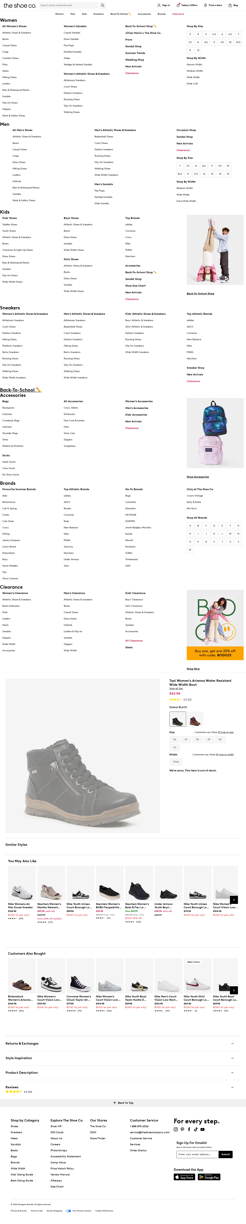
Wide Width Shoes (12, 281)
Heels (5, 71)
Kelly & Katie (194, 502)
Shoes (14, 1126)
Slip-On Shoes (10, 102)
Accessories (132, 265)
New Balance (194, 339)
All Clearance (134, 640)
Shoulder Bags (10, 433)
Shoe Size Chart (135, 285)
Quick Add (22, 928)
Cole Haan (8, 521)
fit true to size (226, 732)
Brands (15, 1162)
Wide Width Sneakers (106, 175)
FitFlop (6, 534)
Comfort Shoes (10, 58)
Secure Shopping (54, 1211)
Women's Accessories (139, 401)
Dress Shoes (19, 162)
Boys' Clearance (134, 599)
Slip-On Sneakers (73, 105)
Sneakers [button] (98, 14)
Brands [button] (162, 14)
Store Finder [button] (97, 1138)
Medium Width (195, 71)
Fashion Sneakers (73, 93)
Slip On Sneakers (134, 345)
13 (212, 174)
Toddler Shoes (9, 224)
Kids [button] (84, 14)
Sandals (6, 96)
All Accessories (73, 401)
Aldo (4, 495)
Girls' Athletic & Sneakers (139, 326)
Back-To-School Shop (200, 293)
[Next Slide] (234, 900)
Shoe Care (69, 433)
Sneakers (16, 1132)
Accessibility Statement (66, 1156)
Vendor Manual (60, 1174)
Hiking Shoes (9, 77)
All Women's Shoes (14, 26)
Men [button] (72, 14)
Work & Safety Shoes (13, 115)
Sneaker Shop (195, 367)
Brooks (67, 508)
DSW (93, 1132)
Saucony (68, 546)
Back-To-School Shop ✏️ (141, 26)
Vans (66, 565)
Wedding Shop (134, 59)
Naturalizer (8, 553)
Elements (130, 508)
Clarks (5, 514)
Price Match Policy (62, 1168)
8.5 (206, 42)
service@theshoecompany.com (150, 1132)
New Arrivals (133, 66)
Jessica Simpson (11, 540)
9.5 (222, 42)
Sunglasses (69, 446)
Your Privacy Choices (81, 1211)
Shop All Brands (197, 517)
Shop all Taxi (176, 688)
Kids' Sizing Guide (22, 1174)
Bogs (128, 495)
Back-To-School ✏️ (120, 14)
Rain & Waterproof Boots (15, 90)
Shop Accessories (198, 476)
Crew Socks (8, 468)
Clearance (132, 73)
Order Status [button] (138, 1150)
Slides (67, 58)
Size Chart (57, 1186)
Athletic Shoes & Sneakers (16, 32)
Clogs (5, 51)
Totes (5, 439)
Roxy (5, 559)
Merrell (129, 540)
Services (135, 1144)
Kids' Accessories (136, 414)
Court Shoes (70, 86)
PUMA (128, 250)
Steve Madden (10, 565)
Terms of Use (37, 1211)
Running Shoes (72, 99)
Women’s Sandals (75, 26)
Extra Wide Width (186, 201)
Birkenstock (8, 502)
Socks (6, 455)
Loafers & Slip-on (73, 631)
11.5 (196, 174)
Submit (226, 1154)
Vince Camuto (10, 578)
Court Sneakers (72, 333)
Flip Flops (69, 45)
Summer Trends (135, 53)
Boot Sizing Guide (22, 1180)
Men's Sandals (104, 184)
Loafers (6, 83)
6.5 (230, 34)
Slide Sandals (102, 203)
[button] (32, 870)
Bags (5, 401)
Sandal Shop (133, 46)
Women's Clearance (15, 593)
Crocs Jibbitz (71, 407)
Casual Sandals (72, 32)
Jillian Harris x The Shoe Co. (143, 33)
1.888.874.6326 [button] (139, 1126)
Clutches (7, 414)
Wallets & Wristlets (12, 446)
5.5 (214, 34)
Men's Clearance (74, 593)
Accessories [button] (144, 14)
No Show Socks (10, 474)
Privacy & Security (19, 1211)
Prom (128, 39)
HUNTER (130, 521)
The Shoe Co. (98, 1126)
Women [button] (59, 14)
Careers (55, 1144)
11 (190, 50)
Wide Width (193, 77)
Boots (5, 39)
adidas (128, 224)
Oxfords (17, 181)
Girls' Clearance (134, 606)
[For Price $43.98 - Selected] (177, 719)
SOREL (129, 553)
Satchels (7, 426)
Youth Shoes (9, 230)
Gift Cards (57, 1132)
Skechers (130, 256)
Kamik (128, 534)
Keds (66, 521)
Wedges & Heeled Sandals (78, 64)
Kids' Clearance (135, 593)
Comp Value (58, 1162)
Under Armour (71, 559)
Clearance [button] (178, 14)
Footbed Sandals (72, 51)
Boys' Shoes (71, 218)
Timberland (131, 559)
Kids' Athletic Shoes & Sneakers (145, 313)
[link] (21, 909)
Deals (129, 647)
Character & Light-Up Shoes (17, 250)
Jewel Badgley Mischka (138, 527)
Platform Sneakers (12, 345)
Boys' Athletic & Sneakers (139, 320)
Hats (66, 426)
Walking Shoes (72, 112)
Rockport (130, 546)
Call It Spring (9, 508)
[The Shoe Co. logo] (20, 5)
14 (220, 174)
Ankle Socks (9, 461)
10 (230, 42)
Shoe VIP (56, 1126)
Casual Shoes (9, 45)
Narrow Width (194, 64)
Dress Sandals (71, 39)
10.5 (238, 42)
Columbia (130, 502)
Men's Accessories (136, 408)
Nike (128, 243)
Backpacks (8, 407)
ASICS (190, 326)
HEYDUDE (130, 514)
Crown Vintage (195, 495)
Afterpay (56, 1180)
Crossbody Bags (10, 420)
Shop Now (193, 668)
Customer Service (141, 1138)
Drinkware (69, 414)
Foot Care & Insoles (74, 420)
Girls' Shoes (71, 259)
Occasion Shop (186, 130)
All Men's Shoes (22, 130)
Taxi (4, 572)
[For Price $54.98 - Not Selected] (195, 719)
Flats (5, 64)
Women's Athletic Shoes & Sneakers (86, 73)
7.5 (190, 42)
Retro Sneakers (10, 352)
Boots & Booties (11, 606)
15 (228, 174)
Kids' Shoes (9, 218)
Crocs (128, 237)
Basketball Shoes (104, 136)
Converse (130, 230)
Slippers (6, 109)
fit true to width (225, 754)
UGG (127, 565)
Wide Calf (192, 83)
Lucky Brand (9, 546)
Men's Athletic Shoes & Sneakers (115, 130)
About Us (56, 1138)
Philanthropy (59, 1150)
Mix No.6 (191, 508)
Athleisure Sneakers (74, 80)
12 (198, 50)
